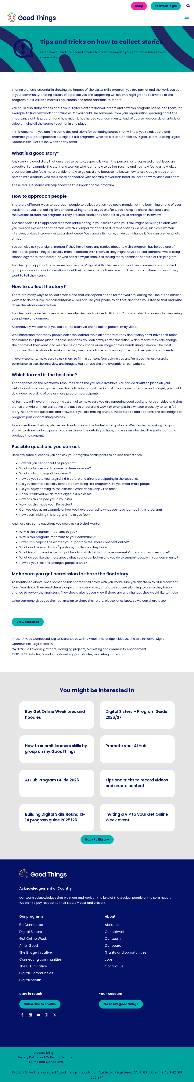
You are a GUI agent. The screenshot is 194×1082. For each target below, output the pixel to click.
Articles (34, 654)
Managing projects (71, 649)
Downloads (49, 654)
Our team (113, 938)
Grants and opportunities (125, 952)
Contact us (114, 966)
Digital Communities (36, 973)
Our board (113, 945)
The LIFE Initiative (142, 639)
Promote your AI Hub (126, 745)
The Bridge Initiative (113, 639)
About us (112, 925)
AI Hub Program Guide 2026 (52, 780)
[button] (188, 5)
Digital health (30, 980)
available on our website (126, 364)
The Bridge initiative (35, 952)
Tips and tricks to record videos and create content (137, 782)
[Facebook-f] (22, 1015)
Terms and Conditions (46, 1062)
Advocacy (37, 649)
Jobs (109, 959)
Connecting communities (40, 959)
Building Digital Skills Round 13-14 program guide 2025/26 (55, 817)
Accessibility (44, 1053)
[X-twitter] (54, 1015)
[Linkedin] (30, 1015)
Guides (87, 654)
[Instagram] (46, 1015)
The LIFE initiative (33, 966)
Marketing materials (109, 654)
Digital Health (43, 644)
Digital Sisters (61, 639)
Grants (51, 649)
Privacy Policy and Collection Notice (44, 1057)
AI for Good (28, 945)
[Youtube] (38, 1015)
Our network (115, 932)
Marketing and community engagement (116, 649)
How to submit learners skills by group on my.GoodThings (56, 748)
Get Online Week (85, 639)
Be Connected (39, 639)
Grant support (70, 654)
